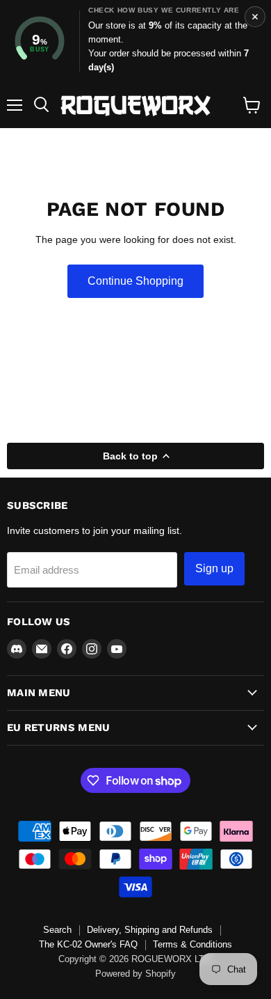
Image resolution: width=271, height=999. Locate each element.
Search (57, 930)
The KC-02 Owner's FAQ (88, 944)
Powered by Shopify (135, 973)
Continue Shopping (135, 281)
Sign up (214, 568)
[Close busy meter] (255, 16)
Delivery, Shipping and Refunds (150, 930)
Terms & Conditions (192, 944)
